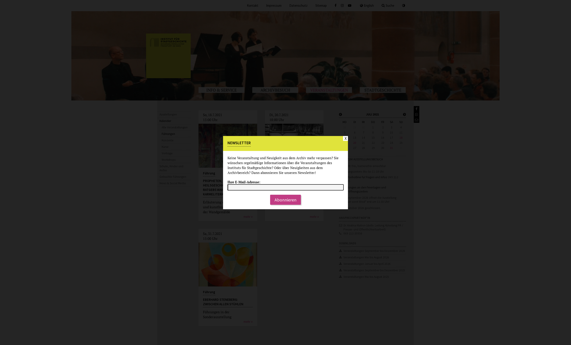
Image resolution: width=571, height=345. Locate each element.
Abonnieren (285, 200)
